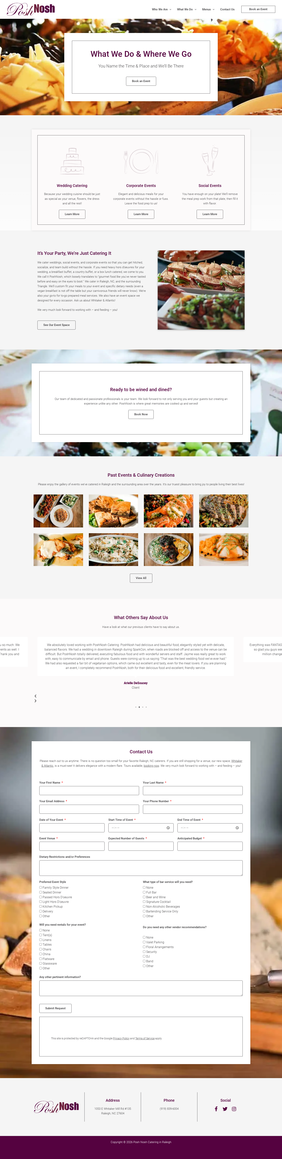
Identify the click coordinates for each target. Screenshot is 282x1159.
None (149, 887)
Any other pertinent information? (60, 977)
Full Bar (151, 892)
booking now (151, 765)
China (46, 954)
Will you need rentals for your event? (62, 924)
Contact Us (227, 9)
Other (46, 916)
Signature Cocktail (158, 902)
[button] (135, 707)
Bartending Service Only (162, 911)
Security (151, 952)
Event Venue (47, 838)
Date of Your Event (51, 820)
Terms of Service (145, 1038)
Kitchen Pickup (53, 906)
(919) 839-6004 (169, 1108)
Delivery (48, 911)
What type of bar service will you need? (168, 882)
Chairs (47, 949)
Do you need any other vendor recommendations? (174, 927)
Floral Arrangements (160, 947)
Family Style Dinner (55, 887)
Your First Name (50, 782)
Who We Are (160, 9)
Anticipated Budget (190, 838)
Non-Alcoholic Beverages (163, 906)
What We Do (185, 9)
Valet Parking (155, 942)
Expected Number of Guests (126, 838)
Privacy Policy (121, 1038)
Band (149, 961)
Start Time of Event (121, 820)
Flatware (48, 959)
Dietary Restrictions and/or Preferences (64, 857)
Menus (206, 9)
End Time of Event (189, 820)
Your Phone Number (156, 801)
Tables (47, 944)
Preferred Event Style (52, 882)
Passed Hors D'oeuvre (57, 897)
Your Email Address (52, 801)
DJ (148, 956)
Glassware (50, 963)
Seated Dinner (52, 892)
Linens (47, 940)
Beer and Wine (156, 897)
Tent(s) (47, 935)
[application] (169, 9)
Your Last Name (153, 782)
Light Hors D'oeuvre (56, 902)
